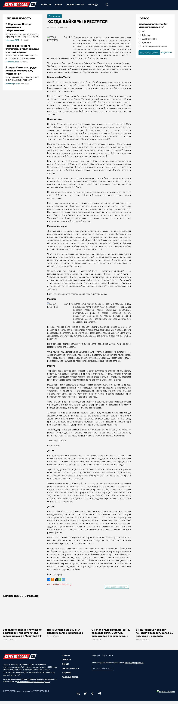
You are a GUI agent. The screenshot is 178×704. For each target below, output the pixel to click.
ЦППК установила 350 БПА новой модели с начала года (65, 631)
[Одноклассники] (52, 579)
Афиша (58, 5)
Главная (66, 655)
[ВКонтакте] (48, 579)
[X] (56, 579)
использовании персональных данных (33, 682)
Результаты (166, 52)
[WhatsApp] (59, 579)
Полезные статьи (70, 677)
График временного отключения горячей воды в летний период (22, 49)
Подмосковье (54, 16)
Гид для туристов (75, 5)
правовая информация (47, 679)
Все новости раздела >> (116, 587)
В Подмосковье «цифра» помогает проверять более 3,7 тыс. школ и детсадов (154, 633)
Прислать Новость (102, 668)
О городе (93, 5)
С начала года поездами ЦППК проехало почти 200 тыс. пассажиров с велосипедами (110, 633)
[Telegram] (63, 579)
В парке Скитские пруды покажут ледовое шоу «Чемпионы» (21, 70)
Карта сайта (107, 655)
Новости (46, 5)
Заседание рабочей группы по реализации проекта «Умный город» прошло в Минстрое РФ (22, 633)
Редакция (96, 655)
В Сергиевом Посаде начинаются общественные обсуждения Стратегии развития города (20, 30)
